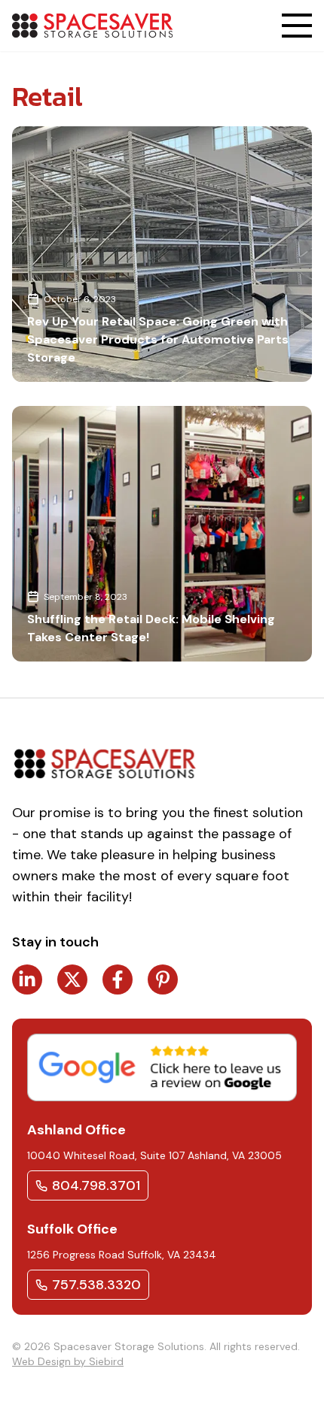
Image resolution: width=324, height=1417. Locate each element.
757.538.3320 (96, 1285)
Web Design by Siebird (68, 1361)
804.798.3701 (96, 1185)
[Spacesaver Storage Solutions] (92, 26)
